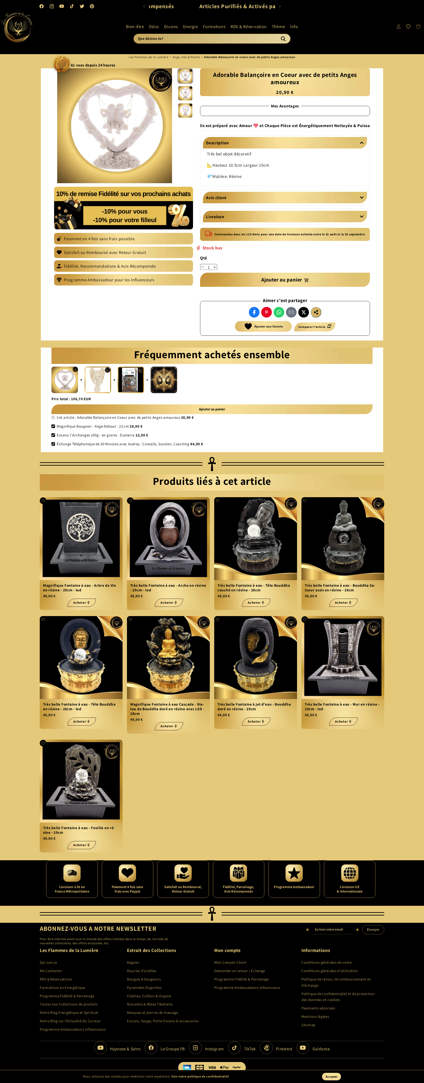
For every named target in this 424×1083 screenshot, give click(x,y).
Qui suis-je (48, 962)
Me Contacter (51, 970)
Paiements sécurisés (318, 1008)
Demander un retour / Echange (239, 970)
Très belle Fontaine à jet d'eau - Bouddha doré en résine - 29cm (254, 706)
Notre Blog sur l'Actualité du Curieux (70, 1020)
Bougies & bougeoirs (144, 979)
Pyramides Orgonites (144, 987)
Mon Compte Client (230, 962)
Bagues (133, 962)
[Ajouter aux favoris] (43, 500)
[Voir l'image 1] (185, 76)
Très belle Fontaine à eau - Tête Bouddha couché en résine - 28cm (254, 587)
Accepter (331, 1076)
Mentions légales (315, 1016)
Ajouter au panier (212, 409)
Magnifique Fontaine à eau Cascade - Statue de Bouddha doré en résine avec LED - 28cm (167, 709)
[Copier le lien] (316, 312)
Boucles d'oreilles (141, 970)
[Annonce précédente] (144, 6)
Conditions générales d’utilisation (329, 970)
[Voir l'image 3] (185, 110)
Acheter (79, 602)
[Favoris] (408, 26)
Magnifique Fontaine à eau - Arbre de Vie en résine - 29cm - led (79, 587)
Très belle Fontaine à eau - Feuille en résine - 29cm (79, 830)
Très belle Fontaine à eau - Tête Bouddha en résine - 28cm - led (79, 706)
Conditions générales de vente (326, 962)
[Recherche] (283, 38)
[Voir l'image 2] (185, 93)
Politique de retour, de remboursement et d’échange (336, 982)
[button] (135, 26)
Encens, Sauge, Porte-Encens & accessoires (163, 1020)
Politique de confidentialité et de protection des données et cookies (338, 996)
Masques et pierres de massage (152, 1012)
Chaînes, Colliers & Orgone (149, 996)
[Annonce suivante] (280, 6)
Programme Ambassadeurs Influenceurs (73, 1029)
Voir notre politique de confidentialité (200, 1076)
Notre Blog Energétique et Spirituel (69, 1012)
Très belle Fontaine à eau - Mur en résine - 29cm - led (342, 706)
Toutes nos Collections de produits (69, 1004)
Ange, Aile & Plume (186, 57)
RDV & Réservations (56, 979)
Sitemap (308, 1024)
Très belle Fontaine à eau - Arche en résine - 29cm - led (168, 587)
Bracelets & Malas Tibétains (149, 1004)
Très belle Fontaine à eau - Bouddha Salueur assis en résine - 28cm (340, 587)
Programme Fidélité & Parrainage (67, 996)
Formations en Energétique (62, 987)
